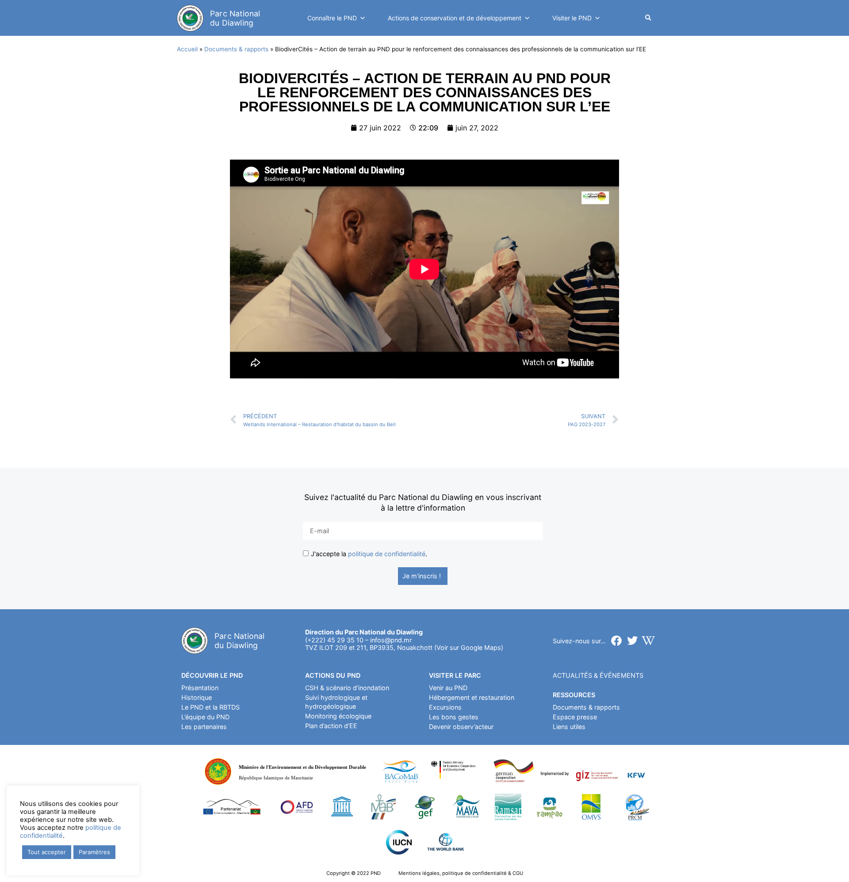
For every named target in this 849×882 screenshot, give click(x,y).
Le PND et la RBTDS (210, 707)
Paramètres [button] (94, 851)
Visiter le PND (572, 18)
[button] (648, 18)
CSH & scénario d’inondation (347, 687)
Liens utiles (569, 726)
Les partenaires (204, 726)
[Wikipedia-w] (648, 640)
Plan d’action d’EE (331, 725)
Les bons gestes (453, 717)
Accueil (187, 49)
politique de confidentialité (386, 554)
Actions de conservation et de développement (454, 18)
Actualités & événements (598, 675)
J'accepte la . (369, 554)
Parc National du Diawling (235, 18)
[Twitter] (632, 640)
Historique (196, 697)
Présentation (199, 687)
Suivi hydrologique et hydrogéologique (336, 702)
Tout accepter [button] (46, 851)
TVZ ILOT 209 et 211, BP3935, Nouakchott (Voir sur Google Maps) (404, 647)
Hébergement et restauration (471, 697)
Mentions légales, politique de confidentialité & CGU (460, 873)
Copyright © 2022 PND (353, 873)
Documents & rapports (236, 49)
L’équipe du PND (205, 717)
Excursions (445, 707)
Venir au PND (448, 687)
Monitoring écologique (338, 716)
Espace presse (575, 717)
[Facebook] (616, 640)
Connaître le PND (332, 18)
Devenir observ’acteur (461, 726)
